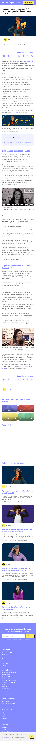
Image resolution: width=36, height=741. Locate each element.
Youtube (4, 714)
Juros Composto (6, 676)
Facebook (4, 718)
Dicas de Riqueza (24, 44)
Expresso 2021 (28, 61)
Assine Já (4, 654)
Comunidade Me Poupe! (8, 703)
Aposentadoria (6, 688)
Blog (3, 661)
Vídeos (4, 665)
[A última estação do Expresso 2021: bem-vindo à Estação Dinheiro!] (18, 591)
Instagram (4, 712)
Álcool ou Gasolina (7, 694)
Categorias (5, 663)
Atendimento (5, 727)
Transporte (5, 690)
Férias (3, 684)
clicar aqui (15, 112)
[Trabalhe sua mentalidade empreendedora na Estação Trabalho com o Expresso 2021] (18, 552)
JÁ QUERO (30, 636)
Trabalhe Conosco (7, 731)
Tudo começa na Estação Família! (15, 140)
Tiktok (3, 716)
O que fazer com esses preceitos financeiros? (18, 142)
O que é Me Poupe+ (7, 652)
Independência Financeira (9, 672)
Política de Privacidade (25, 639)
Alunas (18, 2)
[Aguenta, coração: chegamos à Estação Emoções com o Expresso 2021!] (18, 475)
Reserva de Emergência (8, 682)
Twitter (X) (5, 720)
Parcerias (4, 729)
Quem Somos (5, 701)
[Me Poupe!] (9, 2)
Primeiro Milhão (6, 692)
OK (31, 736)
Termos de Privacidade (8, 705)
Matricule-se (28, 2)
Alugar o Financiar (7, 678)
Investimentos (6, 674)
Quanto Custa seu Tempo (9, 680)
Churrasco (5, 686)
